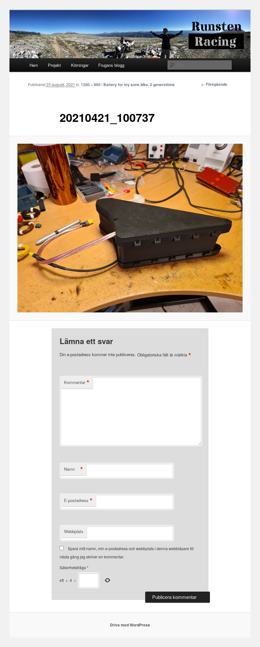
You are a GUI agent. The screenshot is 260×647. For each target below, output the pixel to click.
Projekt (54, 65)
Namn (73, 469)
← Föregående (214, 84)
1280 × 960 (91, 84)
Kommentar (76, 382)
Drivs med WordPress (130, 625)
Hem (33, 65)
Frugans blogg (111, 65)
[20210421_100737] (130, 228)
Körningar (79, 65)
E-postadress (78, 500)
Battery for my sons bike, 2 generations (139, 84)
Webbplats (73, 531)
